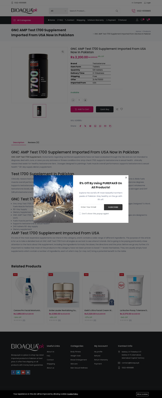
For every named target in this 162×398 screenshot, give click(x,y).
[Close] (126, 177)
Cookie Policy (72, 394)
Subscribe (113, 207)
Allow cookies (142, 394)
